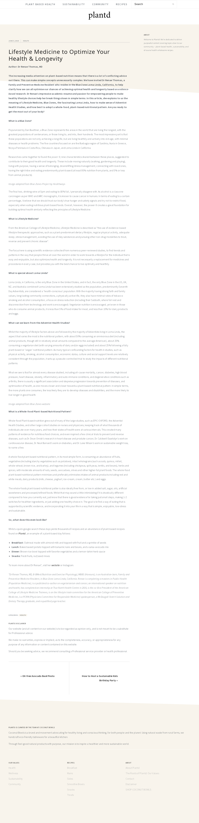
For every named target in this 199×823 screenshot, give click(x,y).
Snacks (71, 789)
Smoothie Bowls (75, 784)
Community (15, 784)
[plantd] (99, 19)
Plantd (22, 533)
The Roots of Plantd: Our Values (142, 773)
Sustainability (16, 778)
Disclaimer (131, 784)
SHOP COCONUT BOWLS (138, 789)
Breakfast (72, 767)
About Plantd (132, 767)
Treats (70, 794)
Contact (130, 778)
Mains (70, 773)
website (55, 565)
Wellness (13, 773)
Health (26, 41)
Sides (70, 778)
